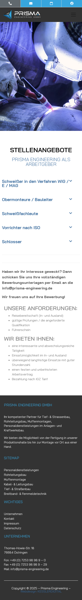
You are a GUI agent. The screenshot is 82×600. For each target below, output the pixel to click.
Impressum (11, 523)
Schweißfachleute (20, 213)
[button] (41, 183)
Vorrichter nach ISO (21, 227)
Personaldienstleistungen (21, 470)
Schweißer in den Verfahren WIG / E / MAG (35, 183)
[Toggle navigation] (73, 14)
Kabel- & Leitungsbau (18, 484)
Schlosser (12, 241)
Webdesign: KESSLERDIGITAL (41, 591)
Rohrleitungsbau (15, 475)
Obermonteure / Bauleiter (27, 199)
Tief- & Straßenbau (17, 489)
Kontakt (9, 519)
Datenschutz (12, 528)
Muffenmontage (15, 479)
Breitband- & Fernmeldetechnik (25, 494)
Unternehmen (13, 514)
